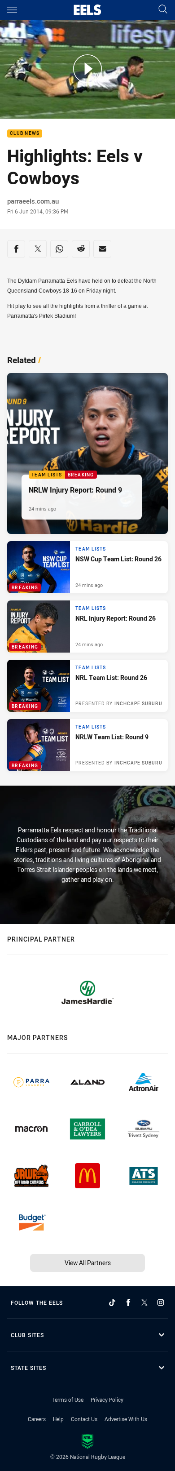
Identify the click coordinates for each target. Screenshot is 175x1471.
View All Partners (88, 1262)
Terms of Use (67, 1399)
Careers (37, 1418)
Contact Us (84, 1418)
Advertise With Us (126, 1418)
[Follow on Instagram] (160, 1302)
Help (58, 1418)
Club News (24, 134)
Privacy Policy (107, 1399)
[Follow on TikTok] (112, 1302)
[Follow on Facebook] (128, 1302)
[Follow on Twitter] (144, 1302)
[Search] (163, 9)
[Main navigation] (12, 10)
